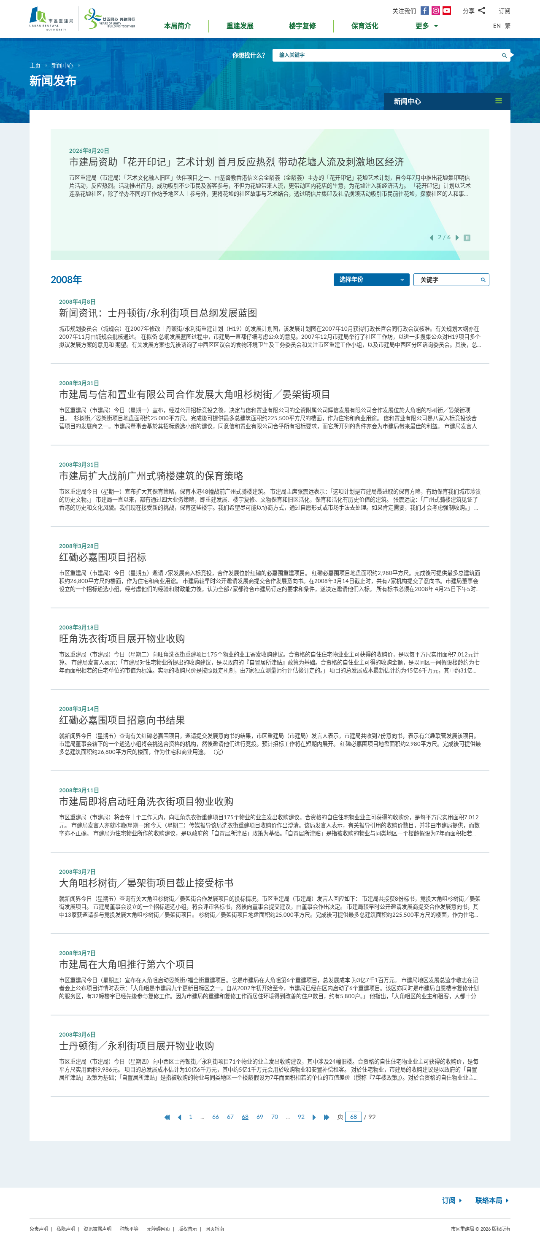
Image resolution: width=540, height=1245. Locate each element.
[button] (427, 27)
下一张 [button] (457, 238)
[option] (270, 172)
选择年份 (351, 280)
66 (215, 1117)
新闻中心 (62, 65)
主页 (35, 65)
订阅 (504, 11)
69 (259, 1117)
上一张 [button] (431, 238)
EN (497, 26)
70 (274, 1117)
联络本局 (489, 1200)
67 (230, 1117)
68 (247, 1117)
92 (301, 1117)
